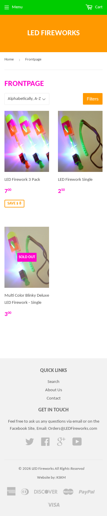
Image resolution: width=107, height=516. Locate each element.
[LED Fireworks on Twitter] (29, 444)
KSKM (61, 478)
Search (53, 382)
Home (9, 59)
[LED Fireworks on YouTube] (77, 444)
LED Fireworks (53, 33)
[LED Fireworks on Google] (61, 444)
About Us (53, 390)
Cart (98, 7)
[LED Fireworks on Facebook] (45, 444)
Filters (93, 98)
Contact (54, 398)
